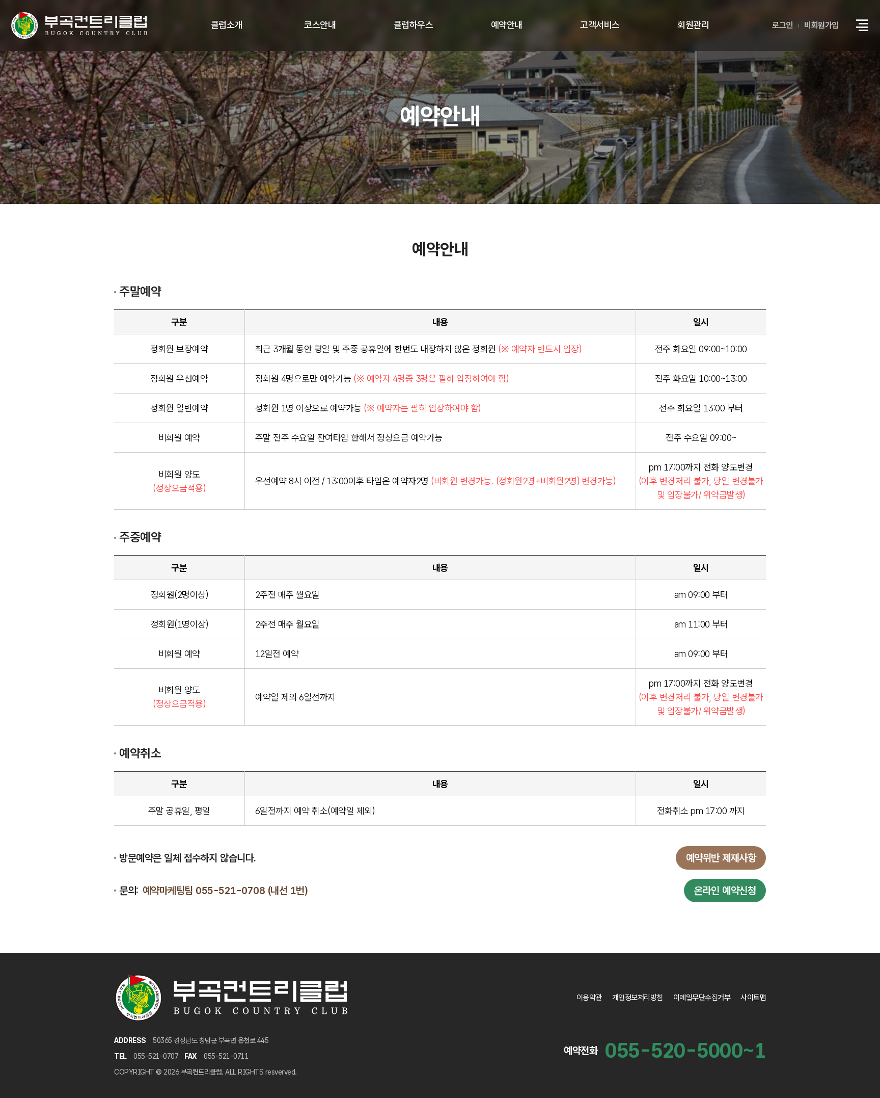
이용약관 (589, 997)
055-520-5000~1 (685, 1050)
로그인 (782, 25)
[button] (862, 25)
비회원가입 (821, 25)
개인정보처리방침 (637, 997)
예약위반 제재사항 (721, 858)
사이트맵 (753, 997)
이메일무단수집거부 (702, 997)
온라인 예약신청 (725, 890)
